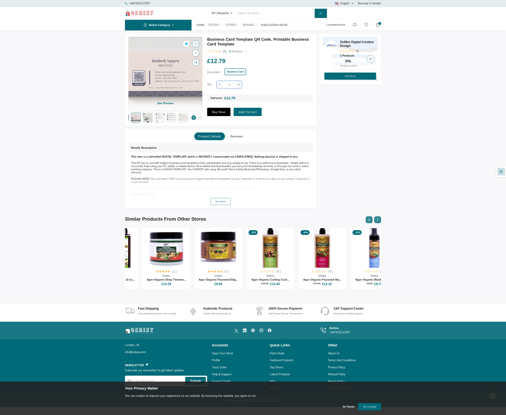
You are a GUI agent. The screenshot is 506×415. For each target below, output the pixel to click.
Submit (195, 381)
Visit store (350, 76)
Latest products (280, 374)
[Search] (321, 13)
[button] (193, 117)
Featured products (281, 360)
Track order (219, 367)
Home (200, 24)
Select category (159, 24)
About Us (334, 353)
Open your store (222, 353)
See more (220, 201)
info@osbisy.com (135, 352)
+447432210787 (139, 3)
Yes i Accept (369, 406)
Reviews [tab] (236, 136)
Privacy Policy (336, 367)
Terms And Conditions (342, 360)
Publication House (274, 24)
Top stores (276, 367)
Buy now (219, 112)
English (344, 3)
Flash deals (277, 353)
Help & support (221, 374)
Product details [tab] (209, 136)
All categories (220, 13)
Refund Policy (336, 374)
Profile (216, 360)
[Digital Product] (186, 43)
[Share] (195, 62)
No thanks (349, 406)
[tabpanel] (220, 174)
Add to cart (248, 112)
